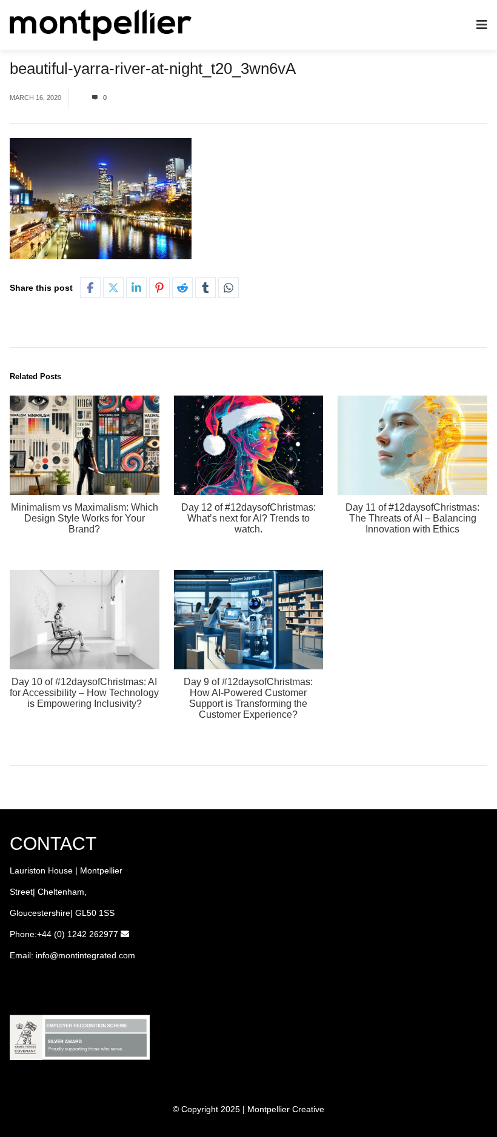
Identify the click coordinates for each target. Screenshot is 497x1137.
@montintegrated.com (92, 955)
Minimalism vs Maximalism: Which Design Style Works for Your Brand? (84, 518)
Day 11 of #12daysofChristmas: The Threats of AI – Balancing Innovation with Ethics (412, 518)
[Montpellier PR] (101, 24)
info (43, 955)
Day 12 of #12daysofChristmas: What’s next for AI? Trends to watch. (248, 518)
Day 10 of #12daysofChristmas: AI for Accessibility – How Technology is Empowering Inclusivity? (84, 693)
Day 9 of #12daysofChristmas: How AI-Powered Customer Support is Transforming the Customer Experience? (248, 698)
